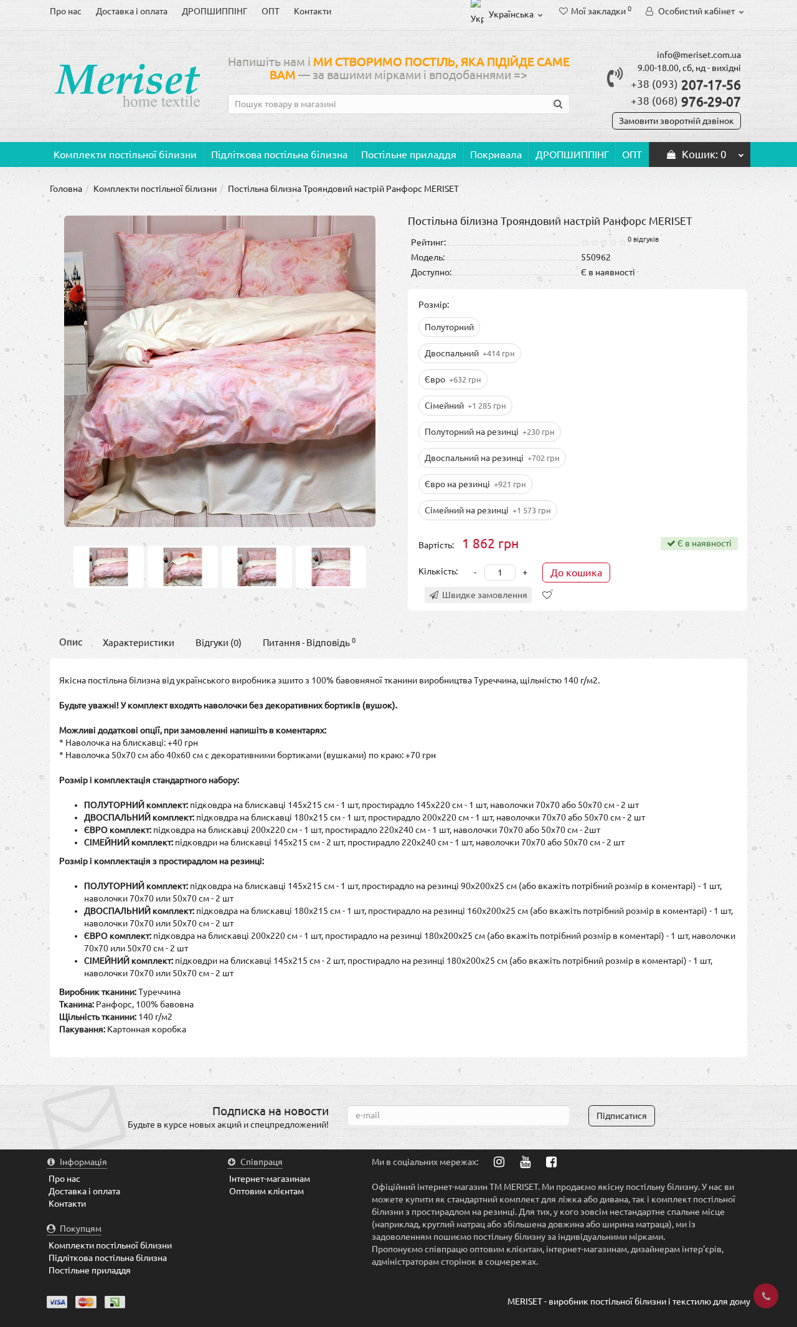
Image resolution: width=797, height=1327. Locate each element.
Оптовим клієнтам (266, 1191)
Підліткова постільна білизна (279, 154)
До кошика (576, 572)
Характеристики (138, 642)
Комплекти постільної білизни (125, 154)
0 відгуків (643, 239)
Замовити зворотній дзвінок (676, 121)
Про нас (66, 11)
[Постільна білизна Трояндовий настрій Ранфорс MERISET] (108, 566)
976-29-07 (686, 101)
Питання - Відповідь (309, 643)
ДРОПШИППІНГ (214, 11)
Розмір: (433, 305)
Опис (70, 642)
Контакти (312, 11)
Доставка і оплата (131, 11)
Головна (66, 189)
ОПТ (271, 11)
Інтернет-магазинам (269, 1179)
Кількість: (438, 571)
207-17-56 (686, 84)
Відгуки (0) (219, 642)
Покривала (496, 154)
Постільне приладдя (408, 154)
